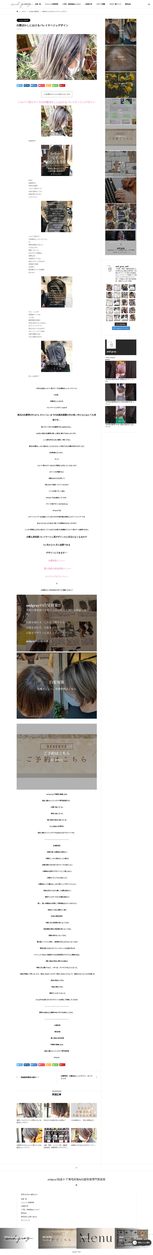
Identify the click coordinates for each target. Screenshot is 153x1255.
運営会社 (128, 4)
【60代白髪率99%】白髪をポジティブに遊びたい (123, 379)
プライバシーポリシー (29, 1194)
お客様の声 (88, 4)
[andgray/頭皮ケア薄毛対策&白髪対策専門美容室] (22, 4)
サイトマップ (25, 1220)
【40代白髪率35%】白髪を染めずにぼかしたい (122, 424)
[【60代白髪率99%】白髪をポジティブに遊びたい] (120, 369)
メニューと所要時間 (51, 4)
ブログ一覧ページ (115, 4)
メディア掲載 (100, 4)
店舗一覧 (24, 1199)
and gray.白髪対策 (23, 20)
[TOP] (76, 1167)
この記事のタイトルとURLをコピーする (57, 94)
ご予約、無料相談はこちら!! (71, 4)
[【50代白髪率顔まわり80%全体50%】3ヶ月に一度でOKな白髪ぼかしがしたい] (120, 392)
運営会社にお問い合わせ (29, 1216)
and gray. (112, 351)
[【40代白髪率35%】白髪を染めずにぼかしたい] (120, 415)
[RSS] (76, 1185)
